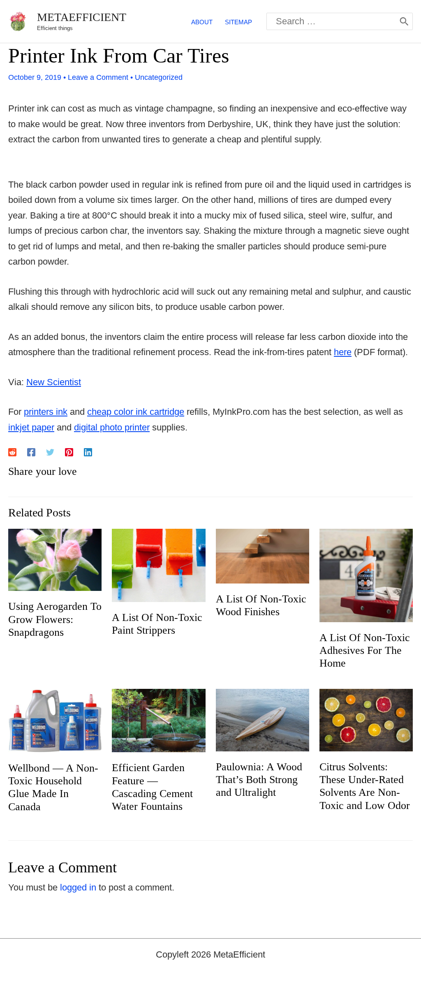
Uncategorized (159, 77)
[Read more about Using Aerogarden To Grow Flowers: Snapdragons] (55, 559)
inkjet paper (31, 427)
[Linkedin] (88, 451)
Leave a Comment (98, 77)
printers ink (45, 412)
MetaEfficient (81, 17)
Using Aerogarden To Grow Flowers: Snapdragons (55, 619)
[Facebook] (31, 451)
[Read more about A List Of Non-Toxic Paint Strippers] (158, 565)
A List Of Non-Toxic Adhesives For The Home (364, 650)
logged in (78, 887)
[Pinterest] (69, 451)
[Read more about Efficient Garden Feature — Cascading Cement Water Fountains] (158, 720)
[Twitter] (50, 451)
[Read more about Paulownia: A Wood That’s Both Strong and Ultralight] (262, 719)
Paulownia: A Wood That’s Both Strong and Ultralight (259, 779)
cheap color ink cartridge (135, 412)
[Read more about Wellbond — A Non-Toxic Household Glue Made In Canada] (55, 720)
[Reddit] (12, 451)
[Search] (404, 21)
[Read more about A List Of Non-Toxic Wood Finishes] (262, 555)
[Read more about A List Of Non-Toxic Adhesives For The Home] (366, 575)
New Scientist (53, 382)
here (343, 352)
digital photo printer (112, 427)
